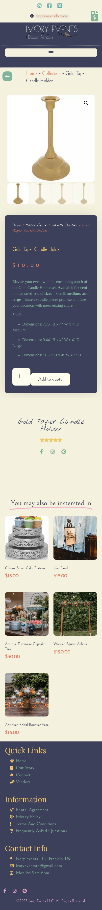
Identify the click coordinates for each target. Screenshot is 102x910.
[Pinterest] (64, 452)
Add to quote (50, 379)
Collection (51, 73)
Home (31, 73)
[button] (51, 52)
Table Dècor (36, 225)
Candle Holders (64, 225)
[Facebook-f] (42, 452)
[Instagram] (53, 452)
